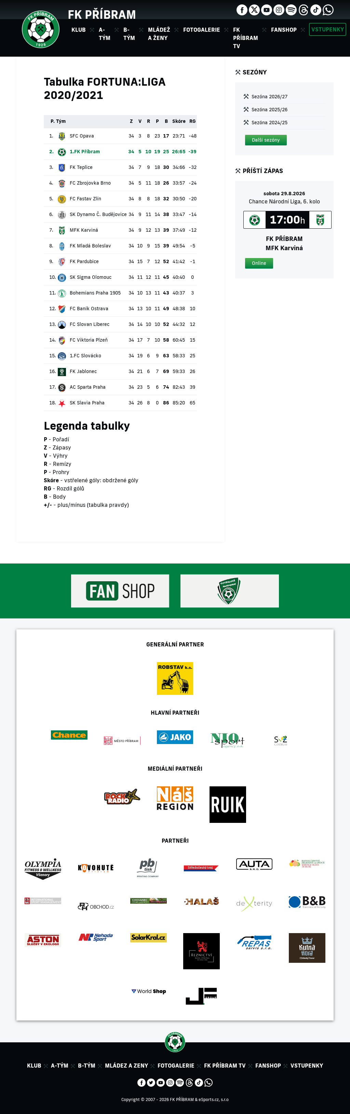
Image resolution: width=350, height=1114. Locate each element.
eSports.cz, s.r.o (214, 1099)
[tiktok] (315, 9)
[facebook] (242, 9)
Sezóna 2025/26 (269, 109)
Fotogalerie (201, 29)
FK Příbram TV (245, 37)
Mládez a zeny (126, 1065)
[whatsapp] (328, 9)
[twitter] (254, 9)
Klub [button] (78, 29)
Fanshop (284, 29)
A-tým (59, 1065)
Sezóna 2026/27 (269, 97)
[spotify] (291, 9)
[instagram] (278, 9)
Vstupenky (327, 29)
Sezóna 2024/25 (269, 122)
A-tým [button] (104, 33)
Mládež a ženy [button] (159, 33)
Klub (34, 1065)
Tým (61, 121)
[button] (266, 140)
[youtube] (266, 9)
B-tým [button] (129, 33)
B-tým (86, 1065)
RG (192, 121)
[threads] (303, 9)
